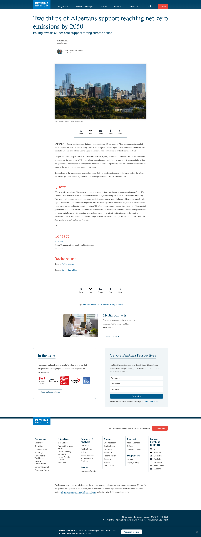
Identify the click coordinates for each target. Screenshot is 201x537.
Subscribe (158, 469)
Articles (84, 452)
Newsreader (159, 465)
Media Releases (87, 455)
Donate (163, 6)
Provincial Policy (108, 304)
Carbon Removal (42, 467)
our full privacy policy (151, 402)
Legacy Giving (133, 462)
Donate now (160, 428)
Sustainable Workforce (40, 456)
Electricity (39, 442)
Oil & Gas (95, 304)
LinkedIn (158, 456)
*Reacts (86, 304)
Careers (107, 459)
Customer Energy (42, 470)
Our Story (108, 449)
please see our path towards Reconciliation (78, 492)
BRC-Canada (63, 442)
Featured (85, 445)
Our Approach (110, 442)
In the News (109, 465)
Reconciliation (110, 455)
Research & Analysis (85, 6)
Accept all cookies (131, 532)
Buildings (39, 452)
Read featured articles (50, 392)
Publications (86, 449)
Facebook (158, 462)
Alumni (107, 462)
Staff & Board (109, 446)
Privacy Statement (160, 520)
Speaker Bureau (134, 449)
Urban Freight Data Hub (64, 458)
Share (100, 133)
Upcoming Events (88, 471)
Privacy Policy (85, 533)
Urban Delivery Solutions (64, 452)
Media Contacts (112, 336)
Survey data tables (69, 270)
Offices (130, 446)
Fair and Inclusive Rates (65, 447)
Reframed (62, 462)
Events (104, 6)
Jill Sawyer (59, 241)
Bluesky (157, 452)
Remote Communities (40, 462)
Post (81, 133)
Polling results (68, 264)
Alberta (119, 304)
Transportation (41, 449)
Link (120, 133)
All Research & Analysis (87, 459)
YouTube (157, 459)
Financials (108, 452)
